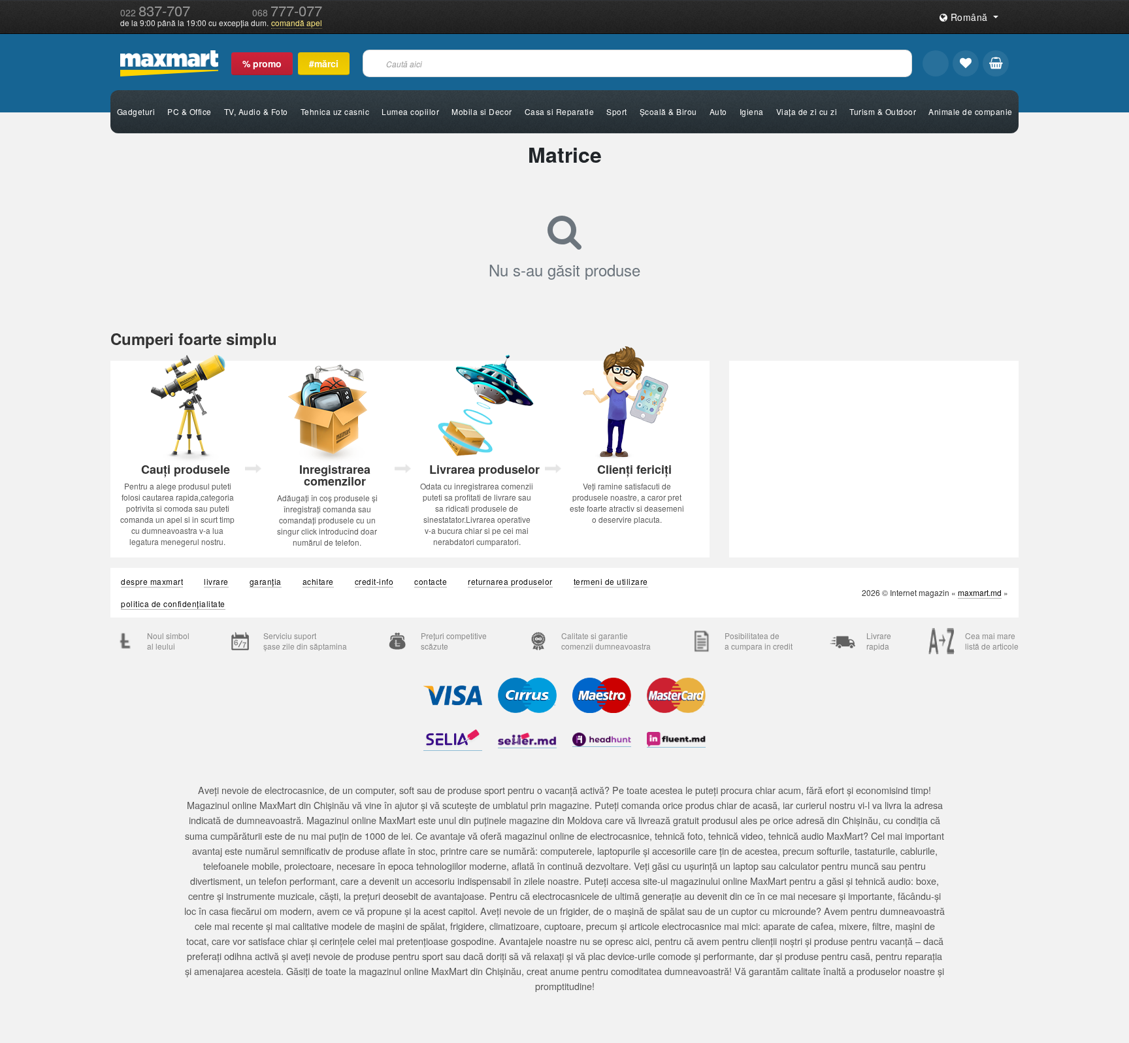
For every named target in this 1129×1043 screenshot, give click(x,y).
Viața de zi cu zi (807, 111)
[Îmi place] (966, 63)
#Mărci (323, 63)
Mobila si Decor (481, 111)
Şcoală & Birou (668, 111)
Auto (718, 111)
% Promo (262, 63)
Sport (616, 111)
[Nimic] (996, 63)
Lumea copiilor (410, 111)
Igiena (752, 111)
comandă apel (296, 23)
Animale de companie (970, 111)
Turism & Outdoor (882, 111)
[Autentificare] (936, 63)
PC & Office (189, 111)
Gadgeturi (136, 111)
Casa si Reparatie (560, 111)
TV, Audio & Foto (256, 111)
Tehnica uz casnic (335, 111)
